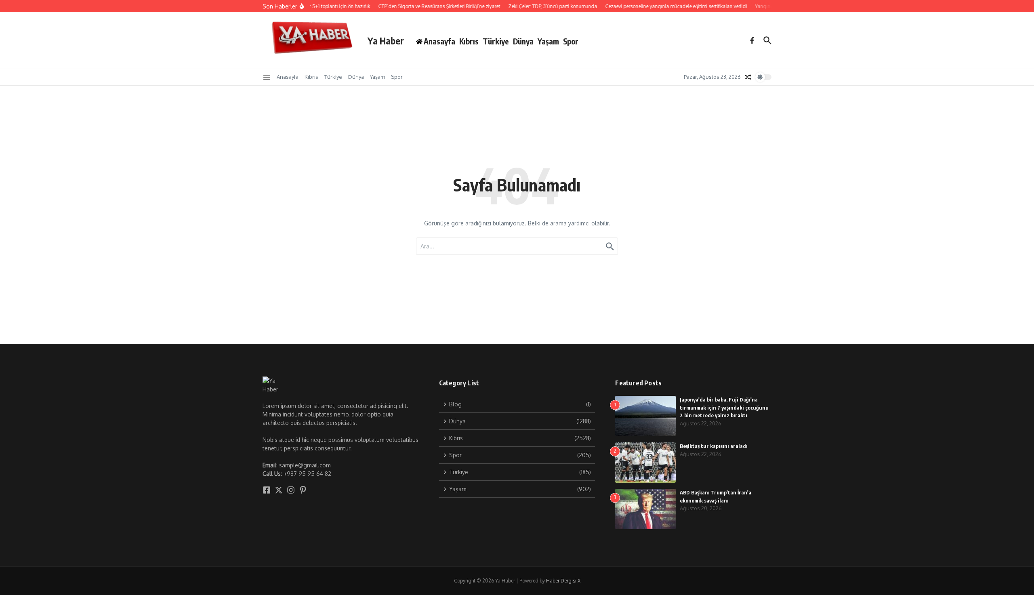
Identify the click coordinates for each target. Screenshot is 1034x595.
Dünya (523, 41)
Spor (570, 41)
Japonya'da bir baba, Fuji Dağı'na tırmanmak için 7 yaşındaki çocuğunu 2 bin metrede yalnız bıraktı (724, 407)
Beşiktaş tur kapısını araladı (714, 446)
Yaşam (548, 41)
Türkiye (496, 41)
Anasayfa (287, 77)
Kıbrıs (469, 41)
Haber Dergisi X (563, 581)
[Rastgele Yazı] (748, 77)
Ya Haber (386, 40)
